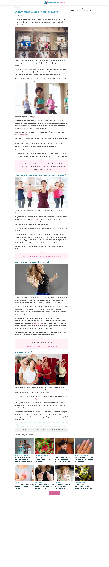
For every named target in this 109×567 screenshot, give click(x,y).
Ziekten (57, 455)
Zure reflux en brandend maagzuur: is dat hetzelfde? (24, 486)
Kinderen (57, 482)
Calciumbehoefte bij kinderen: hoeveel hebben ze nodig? (63, 486)
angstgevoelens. (37, 399)
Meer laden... (54, 493)
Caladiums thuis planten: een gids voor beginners (44, 459)
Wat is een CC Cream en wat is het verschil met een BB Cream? (44, 486)
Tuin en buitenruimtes (41, 455)
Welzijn (17, 7)
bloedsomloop (39, 323)
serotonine (36, 219)
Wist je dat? (38, 482)
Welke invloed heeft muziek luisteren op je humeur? (46, 256)
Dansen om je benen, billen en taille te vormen (42, 346)
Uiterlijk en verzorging (25, 7)
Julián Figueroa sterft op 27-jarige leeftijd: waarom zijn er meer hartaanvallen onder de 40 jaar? (64, 459)
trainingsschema (23, 134)
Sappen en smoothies (81, 482)
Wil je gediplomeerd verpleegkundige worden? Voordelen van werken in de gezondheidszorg (24, 459)
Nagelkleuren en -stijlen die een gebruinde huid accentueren (84, 459)
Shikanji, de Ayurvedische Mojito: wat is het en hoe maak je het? (84, 486)
